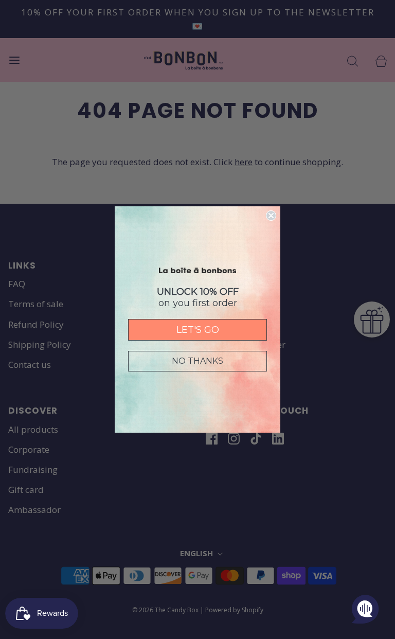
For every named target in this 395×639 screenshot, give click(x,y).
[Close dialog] (271, 215)
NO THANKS (197, 361)
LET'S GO (197, 329)
